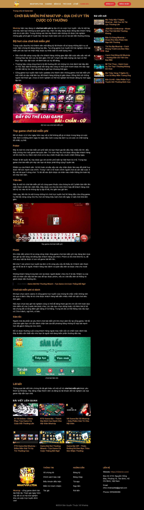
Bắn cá (57, 4)
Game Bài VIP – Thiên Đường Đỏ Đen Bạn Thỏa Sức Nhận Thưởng (78, 448)
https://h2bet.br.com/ (120, 472)
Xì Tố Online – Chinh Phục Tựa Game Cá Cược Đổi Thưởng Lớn (24, 421)
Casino (48, 4)
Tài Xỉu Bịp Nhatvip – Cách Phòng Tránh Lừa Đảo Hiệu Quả (117, 48)
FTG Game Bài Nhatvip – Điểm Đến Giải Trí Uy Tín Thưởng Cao (25, 448)
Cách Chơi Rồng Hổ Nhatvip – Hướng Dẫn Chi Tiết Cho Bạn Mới (117, 57)
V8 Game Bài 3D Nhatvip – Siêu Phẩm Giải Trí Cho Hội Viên (78, 421)
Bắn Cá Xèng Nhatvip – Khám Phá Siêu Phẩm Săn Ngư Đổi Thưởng (116, 39)
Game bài (84, 4)
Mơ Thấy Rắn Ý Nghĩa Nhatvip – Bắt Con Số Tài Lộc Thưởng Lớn (116, 22)
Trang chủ (17, 11)
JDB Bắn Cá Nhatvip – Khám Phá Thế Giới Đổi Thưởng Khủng (117, 30)
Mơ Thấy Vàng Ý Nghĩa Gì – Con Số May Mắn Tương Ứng (118, 74)
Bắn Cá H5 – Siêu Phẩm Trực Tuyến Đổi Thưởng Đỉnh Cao (117, 80)
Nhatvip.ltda (36, 4)
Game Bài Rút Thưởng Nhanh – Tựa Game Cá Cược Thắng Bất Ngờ (56, 284)
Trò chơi (67, 4)
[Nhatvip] (20, 4)
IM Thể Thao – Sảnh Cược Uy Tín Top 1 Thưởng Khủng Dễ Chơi (117, 66)
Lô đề (75, 4)
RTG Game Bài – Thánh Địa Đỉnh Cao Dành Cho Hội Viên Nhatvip (51, 421)
